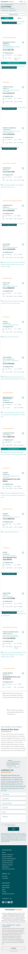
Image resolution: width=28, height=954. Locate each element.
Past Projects (5, 885)
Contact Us (7, 898)
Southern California (7, 860)
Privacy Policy (22, 840)
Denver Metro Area (7, 862)
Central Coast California (8, 858)
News (3, 889)
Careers (4, 891)
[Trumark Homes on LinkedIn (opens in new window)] (12, 902)
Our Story (4, 876)
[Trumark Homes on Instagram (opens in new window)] (6, 902)
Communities (20, 10)
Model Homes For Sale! (13, 63)
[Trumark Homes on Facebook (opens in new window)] (3, 902)
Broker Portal (6, 887)
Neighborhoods (13, 10)
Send (13, 829)
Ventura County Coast (8, 869)
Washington (5, 867)
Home (3, 852)
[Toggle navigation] (24, 1)
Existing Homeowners (8, 893)
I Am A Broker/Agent (9, 825)
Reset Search (12, 8)
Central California (7, 856)
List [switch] (7, 18)
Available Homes (4, 10)
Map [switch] (20, 18)
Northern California (7, 854)
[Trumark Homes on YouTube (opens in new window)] (9, 902)
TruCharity (5, 878)
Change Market (5, 8)
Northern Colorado (7, 864)
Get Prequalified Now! (13, 449)
